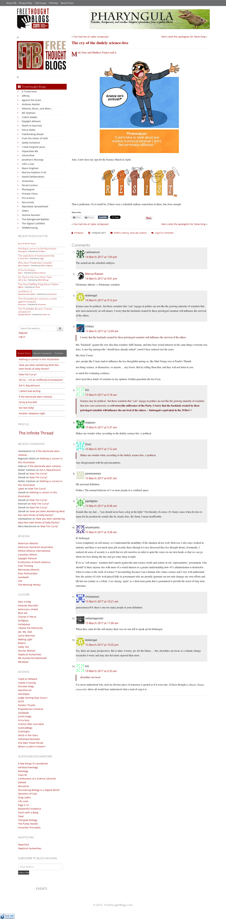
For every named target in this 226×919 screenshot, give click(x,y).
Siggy (42, 258)
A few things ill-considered (33, 763)
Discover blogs (26, 686)
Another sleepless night (32, 413)
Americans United (28, 609)
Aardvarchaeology (28, 767)
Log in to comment (164, 232)
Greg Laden (24, 797)
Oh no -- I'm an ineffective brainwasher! (41, 379)
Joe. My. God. (25, 631)
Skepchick (23, 844)
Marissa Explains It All (34, 172)
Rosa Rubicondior (28, 573)
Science (143, 232)
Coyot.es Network (27, 678)
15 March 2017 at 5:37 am (101, 427)
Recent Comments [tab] (42, 353)
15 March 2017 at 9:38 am (101, 532)
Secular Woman (26, 650)
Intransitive (28, 155)
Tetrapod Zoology (27, 820)
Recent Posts (67, 2)
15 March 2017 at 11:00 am (101, 623)
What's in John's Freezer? (31, 746)
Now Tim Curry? (27, 374)
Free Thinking (25, 565)
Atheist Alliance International (34, 550)
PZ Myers (42, 251)
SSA (20, 580)
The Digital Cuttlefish (33, 223)
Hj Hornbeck (52, 294)
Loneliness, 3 (25, 291)
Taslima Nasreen (31, 215)
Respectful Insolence (29, 808)
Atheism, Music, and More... (37, 108)
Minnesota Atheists (28, 569)
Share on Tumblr (103, 217)
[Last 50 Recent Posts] (27, 243)
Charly (37, 287)
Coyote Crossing (27, 682)
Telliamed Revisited (29, 739)
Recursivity (28, 202)
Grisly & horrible (28, 402)
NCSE (21, 701)
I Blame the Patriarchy (30, 628)
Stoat (21, 816)
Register (23, 332)
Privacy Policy (25, 2)
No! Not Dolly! (26, 407)
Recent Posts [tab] (24, 353)
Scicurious (23, 720)
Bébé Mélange (43, 280)
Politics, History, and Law (126, 232)
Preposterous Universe (30, 709)
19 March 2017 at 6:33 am (101, 671)
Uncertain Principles (29, 827)
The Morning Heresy (29, 584)
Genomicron (25, 690)
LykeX (21, 488)
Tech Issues (40, 2)
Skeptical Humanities (29, 654)
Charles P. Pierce (27, 616)
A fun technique (26, 269)
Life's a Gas (28, 163)
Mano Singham (30, 168)
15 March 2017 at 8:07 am (101, 478)
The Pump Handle (28, 823)
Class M (22, 774)
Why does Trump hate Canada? (35, 262)
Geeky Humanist (31, 142)
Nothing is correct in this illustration (37, 248)
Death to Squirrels (32, 125)
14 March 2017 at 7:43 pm (101, 257)
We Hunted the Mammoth (32, 658)
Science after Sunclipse (31, 724)
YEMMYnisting (30, 227)
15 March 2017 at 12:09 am (101, 331)
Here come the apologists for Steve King (183, 36)
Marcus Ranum (40, 273)
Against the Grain (31, 100)
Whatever (23, 661)
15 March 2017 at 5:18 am (101, 395)
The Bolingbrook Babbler (35, 219)
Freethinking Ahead (33, 134)
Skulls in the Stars (28, 735)
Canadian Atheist (27, 554)
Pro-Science (28, 198)
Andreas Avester (31, 104)
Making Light (25, 639)
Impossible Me (30, 151)
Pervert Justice (30, 185)
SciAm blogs (24, 716)
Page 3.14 (23, 805)
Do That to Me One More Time (35, 277)
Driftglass (23, 620)
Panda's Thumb (26, 705)
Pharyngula (28, 189)
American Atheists (28, 543)
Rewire (22, 643)
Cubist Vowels (29, 117)
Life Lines (23, 801)
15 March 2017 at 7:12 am (101, 449)
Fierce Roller (29, 129)
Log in (22, 336)
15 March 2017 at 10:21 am (101, 601)
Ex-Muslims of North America (34, 562)
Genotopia (23, 693)
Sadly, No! (23, 646)
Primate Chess (30, 193)
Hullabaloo (24, 624)
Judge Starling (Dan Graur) (32, 697)
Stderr (25, 210)
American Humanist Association (35, 547)
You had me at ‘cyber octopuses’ (91, 36)
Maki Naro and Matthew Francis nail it (97, 52)
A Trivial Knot (29, 91)
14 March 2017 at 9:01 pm (101, 278)
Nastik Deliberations (33, 176)
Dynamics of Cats (27, 793)
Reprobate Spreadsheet (35, 206)
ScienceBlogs (25, 727)
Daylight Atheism (31, 121)
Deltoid (22, 782)
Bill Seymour (29, 112)
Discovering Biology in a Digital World (38, 790)
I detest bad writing (30, 391)
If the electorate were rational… (36, 396)
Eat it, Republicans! (29, 385)
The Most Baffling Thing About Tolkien (38, 284)
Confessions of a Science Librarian (37, 778)
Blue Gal (22, 612)
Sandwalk (23, 577)
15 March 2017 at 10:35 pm (102, 645)
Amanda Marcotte (28, 605)
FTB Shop (53, 2)
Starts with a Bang (28, 812)
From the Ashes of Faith (35, 138)
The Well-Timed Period (30, 742)
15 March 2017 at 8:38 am (101, 506)
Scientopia (24, 731)
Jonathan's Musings (33, 159)
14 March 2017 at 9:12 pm (101, 300)
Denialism (23, 786)
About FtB (11, 2)
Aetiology (23, 771)
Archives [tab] (59, 353)
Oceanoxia (27, 181)
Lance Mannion (26, 635)
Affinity (26, 95)
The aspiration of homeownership (36, 255)
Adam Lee (46, 314)
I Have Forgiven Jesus (33, 146)
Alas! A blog (24, 601)
